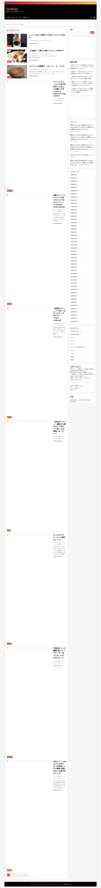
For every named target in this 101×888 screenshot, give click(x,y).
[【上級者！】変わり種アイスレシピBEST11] (17, 56)
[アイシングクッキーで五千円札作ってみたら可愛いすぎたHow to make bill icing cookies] (29, 136)
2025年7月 (74, 213)
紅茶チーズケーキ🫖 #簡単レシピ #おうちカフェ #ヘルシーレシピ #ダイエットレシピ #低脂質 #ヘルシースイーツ (82, 66)
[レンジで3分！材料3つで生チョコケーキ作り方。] (17, 40)
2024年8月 (74, 248)
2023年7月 (74, 289)
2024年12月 (74, 235)
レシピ (9, 77)
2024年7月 (74, 251)
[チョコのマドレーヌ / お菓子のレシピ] (29, 589)
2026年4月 (74, 187)
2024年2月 (74, 267)
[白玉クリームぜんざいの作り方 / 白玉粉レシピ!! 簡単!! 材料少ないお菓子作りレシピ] (29, 815)
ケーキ (9, 46)
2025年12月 (74, 197)
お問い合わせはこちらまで (14, 17)
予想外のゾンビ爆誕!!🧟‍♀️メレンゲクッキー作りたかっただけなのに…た (59, 653)
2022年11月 (74, 315)
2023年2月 (74, 305)
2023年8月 (74, 286)
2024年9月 (74, 245)
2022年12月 (74, 312)
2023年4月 (74, 299)
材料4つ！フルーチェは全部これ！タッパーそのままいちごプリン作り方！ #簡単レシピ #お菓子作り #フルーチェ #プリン (82, 83)
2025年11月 (74, 200)
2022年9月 (74, 321)
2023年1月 (74, 308)
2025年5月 (74, 219)
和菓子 (9, 870)
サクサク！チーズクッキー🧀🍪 (78, 155)
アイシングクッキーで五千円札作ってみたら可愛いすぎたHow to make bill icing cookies (59, 89)
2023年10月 (74, 280)
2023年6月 (74, 292)
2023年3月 (74, 302)
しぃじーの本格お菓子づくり (78, 347)
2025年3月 (74, 225)
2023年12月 (74, 273)
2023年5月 (74, 296)
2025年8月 (74, 210)
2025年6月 (74, 216)
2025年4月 (74, 222)
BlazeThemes (67, 884)
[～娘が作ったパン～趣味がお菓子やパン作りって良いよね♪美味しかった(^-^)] (29, 476)
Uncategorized (75, 334)
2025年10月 (74, 203)
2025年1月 (74, 232)
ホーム (8, 24)
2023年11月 (74, 277)
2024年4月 (74, 261)
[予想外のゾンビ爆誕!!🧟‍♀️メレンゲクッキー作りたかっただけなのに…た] (29, 702)
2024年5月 (74, 257)
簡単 (9, 530)
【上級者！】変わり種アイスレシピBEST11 (46, 50)
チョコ (9, 304)
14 (23, 875)
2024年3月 (74, 264)
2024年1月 (74, 270)
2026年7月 (74, 178)
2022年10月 (74, 318)
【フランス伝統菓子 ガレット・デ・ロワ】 (47, 66)
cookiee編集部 (33, 40)
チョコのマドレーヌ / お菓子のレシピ (59, 537)
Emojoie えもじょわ (76, 331)
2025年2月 (74, 229)
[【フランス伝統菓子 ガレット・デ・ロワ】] (17, 71)
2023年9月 (74, 283)
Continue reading (33, 43)
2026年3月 (74, 190)
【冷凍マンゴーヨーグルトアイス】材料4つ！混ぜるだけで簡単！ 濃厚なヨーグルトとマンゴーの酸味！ (81, 90)
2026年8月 (74, 174)
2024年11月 (74, 238)
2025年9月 (74, 206)
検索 (71, 30)
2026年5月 (74, 184)
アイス (9, 61)
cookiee (12, 9)
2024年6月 (74, 254)
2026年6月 (74, 181)
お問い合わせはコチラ (76, 380)
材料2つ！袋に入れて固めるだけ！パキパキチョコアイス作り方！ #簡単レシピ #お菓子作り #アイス (81, 162)
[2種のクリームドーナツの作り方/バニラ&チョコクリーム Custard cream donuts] (29, 249)
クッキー (10, 190)
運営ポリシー (26, 17)
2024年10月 (74, 241)
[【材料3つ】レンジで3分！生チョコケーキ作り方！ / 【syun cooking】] (29, 362)
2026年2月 (74, 194)
